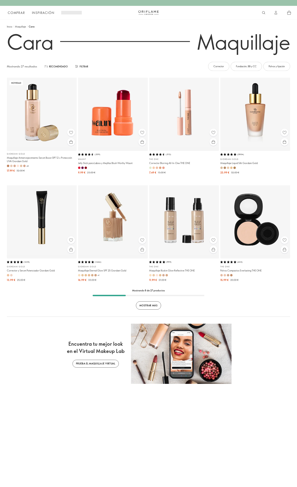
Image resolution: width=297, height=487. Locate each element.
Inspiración (43, 13)
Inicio (9, 26)
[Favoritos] (71, 132)
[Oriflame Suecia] (149, 12)
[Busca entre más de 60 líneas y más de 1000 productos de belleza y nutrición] (263, 12)
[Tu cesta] (289, 12)
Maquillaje (20, 26)
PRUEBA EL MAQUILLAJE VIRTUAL (95, 363)
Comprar (16, 13)
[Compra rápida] (71, 142)
